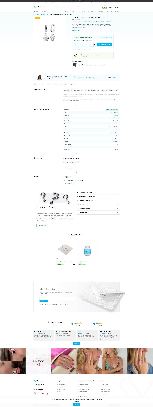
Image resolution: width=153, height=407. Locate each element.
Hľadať (77, 7)
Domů (34, 2)
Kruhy (116, 132)
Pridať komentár (68, 183)
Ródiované (115, 120)
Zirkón (116, 138)
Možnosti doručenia (107, 37)
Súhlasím (77, 404)
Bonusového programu (95, 54)
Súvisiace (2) (63, 84)
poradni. (115, 77)
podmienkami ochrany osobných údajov (60, 304)
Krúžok (116, 135)
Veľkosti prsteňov (104, 384)
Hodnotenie (49, 84)
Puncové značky (104, 394)
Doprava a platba (45, 2)
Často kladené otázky (105, 391)
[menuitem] (36, 11)
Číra (117, 123)
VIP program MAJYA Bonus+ (65, 387)
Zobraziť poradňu (42, 225)
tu (101, 399)
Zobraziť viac (76, 343)
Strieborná (112, 123)
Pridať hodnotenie (68, 167)
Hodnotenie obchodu (53, 2)
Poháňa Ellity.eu (85, 56)
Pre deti (116, 126)
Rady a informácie (62, 2)
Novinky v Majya (62, 384)
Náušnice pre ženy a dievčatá (112, 109)
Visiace (111, 132)
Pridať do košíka (105, 44)
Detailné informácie (76, 30)
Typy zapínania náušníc (105, 389)
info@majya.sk (91, 77)
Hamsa (116, 129)
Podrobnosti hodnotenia (90, 21)
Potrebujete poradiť (72, 84)
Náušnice (116, 115)
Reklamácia (81, 2)
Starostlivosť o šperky (105, 387)
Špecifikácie (42, 84)
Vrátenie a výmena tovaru (72, 2)
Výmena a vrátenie (83, 396)
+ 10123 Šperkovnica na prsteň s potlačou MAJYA (92, 65)
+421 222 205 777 (80, 77)
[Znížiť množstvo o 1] (89, 44)
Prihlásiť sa (43, 300)
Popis (36, 84)
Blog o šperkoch (62, 389)
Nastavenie (76, 401)
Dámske (110, 126)
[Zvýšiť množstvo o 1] (94, 44)
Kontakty (38, 2)
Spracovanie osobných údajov (86, 387)
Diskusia (56, 84)
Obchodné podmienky (84, 389)
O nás (60, 391)
